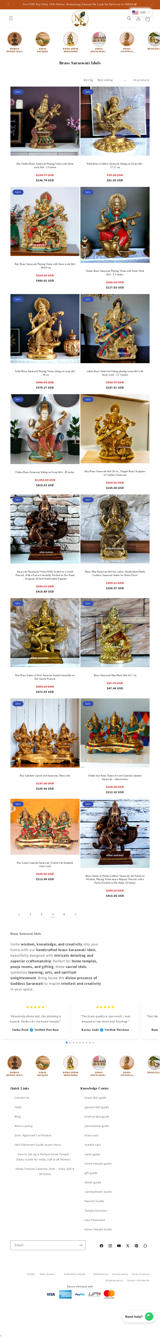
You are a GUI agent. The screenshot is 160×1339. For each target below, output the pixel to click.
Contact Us (22, 1097)
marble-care (93, 1144)
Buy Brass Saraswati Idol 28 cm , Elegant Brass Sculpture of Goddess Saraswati (115, 473)
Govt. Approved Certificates (33, 1135)
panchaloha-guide (97, 1126)
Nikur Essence (47, 1274)
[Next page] (75, 914)
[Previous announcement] (8, 4)
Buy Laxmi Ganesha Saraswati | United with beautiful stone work (45, 864)
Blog (18, 1116)
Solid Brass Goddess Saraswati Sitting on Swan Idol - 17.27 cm (115, 165)
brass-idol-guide (96, 1097)
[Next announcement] (151, 4)
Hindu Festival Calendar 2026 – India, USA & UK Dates (45, 1171)
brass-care (92, 1135)
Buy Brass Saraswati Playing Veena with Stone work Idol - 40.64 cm (45, 266)
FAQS (18, 1107)
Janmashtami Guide (98, 1192)
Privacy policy (120, 1274)
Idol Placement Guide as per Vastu (38, 1144)
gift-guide (91, 1173)
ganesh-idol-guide (97, 1107)
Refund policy (101, 1274)
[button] (10, 18)
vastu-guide (92, 1154)
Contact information (138, 1280)
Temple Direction (96, 1210)
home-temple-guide (98, 1163)
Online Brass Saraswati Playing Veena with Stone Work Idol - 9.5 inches (115, 273)
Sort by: (89, 80)
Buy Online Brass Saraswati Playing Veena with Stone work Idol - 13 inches (45, 165)
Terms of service (141, 1274)
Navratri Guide (94, 1201)
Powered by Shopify (74, 1274)
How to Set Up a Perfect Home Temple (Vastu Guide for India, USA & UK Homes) (43, 1156)
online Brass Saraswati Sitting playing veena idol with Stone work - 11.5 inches (115, 373)
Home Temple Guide (98, 1229)
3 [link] (53, 914)
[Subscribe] (80, 1245)
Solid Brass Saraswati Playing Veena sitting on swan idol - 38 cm (45, 373)
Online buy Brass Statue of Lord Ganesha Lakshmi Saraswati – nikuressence (115, 777)
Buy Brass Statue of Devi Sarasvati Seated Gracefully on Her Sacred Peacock (45, 677)
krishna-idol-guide (97, 1116)
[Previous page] (19, 914)
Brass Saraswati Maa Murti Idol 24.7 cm (115, 675)
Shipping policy (114, 1280)
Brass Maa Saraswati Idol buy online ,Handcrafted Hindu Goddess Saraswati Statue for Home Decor (115, 573)
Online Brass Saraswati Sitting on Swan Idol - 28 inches (45, 472)
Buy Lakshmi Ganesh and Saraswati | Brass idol (45, 775)
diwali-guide (93, 1182)
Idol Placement (95, 1220)
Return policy (24, 1126)
